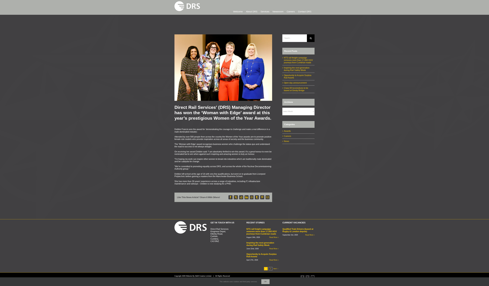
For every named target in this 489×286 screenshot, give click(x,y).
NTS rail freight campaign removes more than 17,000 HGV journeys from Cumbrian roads (298, 60)
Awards (287, 131)
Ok (265, 282)
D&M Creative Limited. (203, 276)
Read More (273, 237)
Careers (287, 136)
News (286, 141)
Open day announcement (295, 83)
